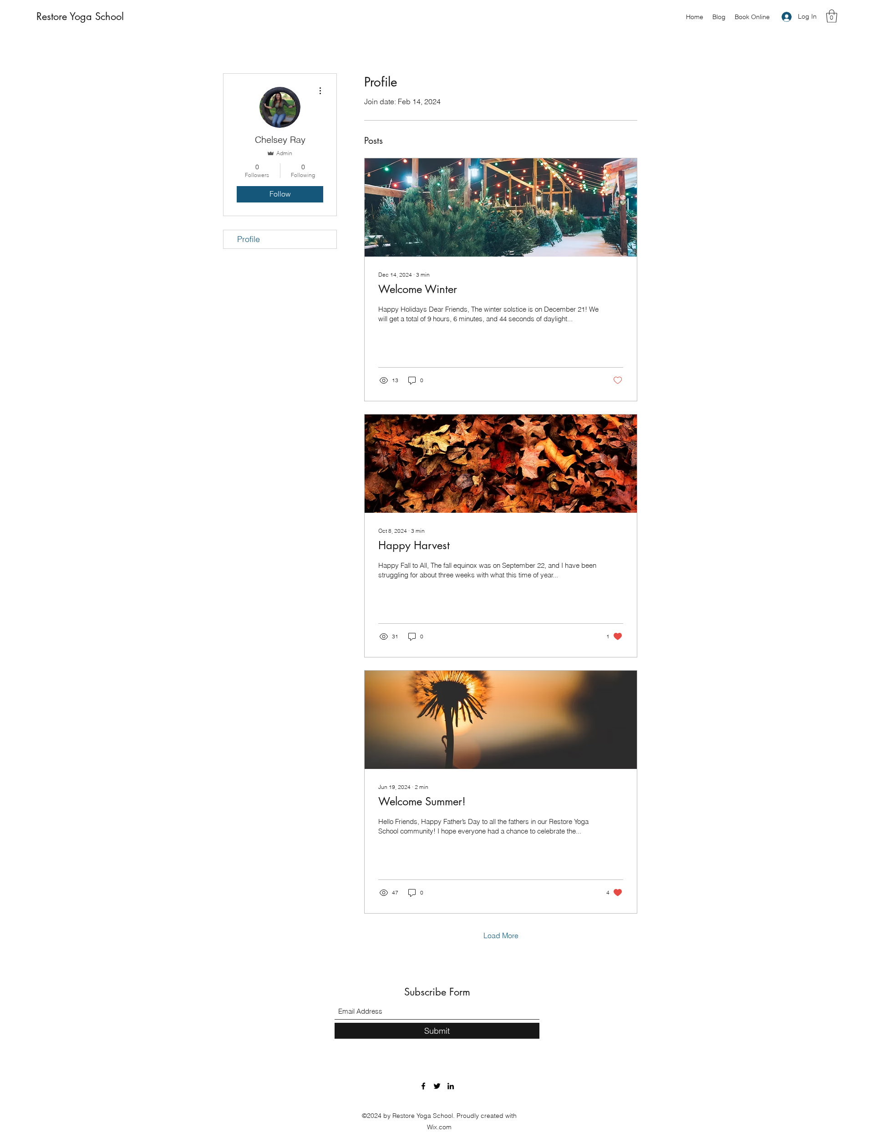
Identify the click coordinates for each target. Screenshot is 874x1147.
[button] (831, 16)
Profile (248, 239)
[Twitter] (437, 1086)
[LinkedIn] (450, 1086)
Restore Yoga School (80, 16)
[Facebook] (423, 1086)
